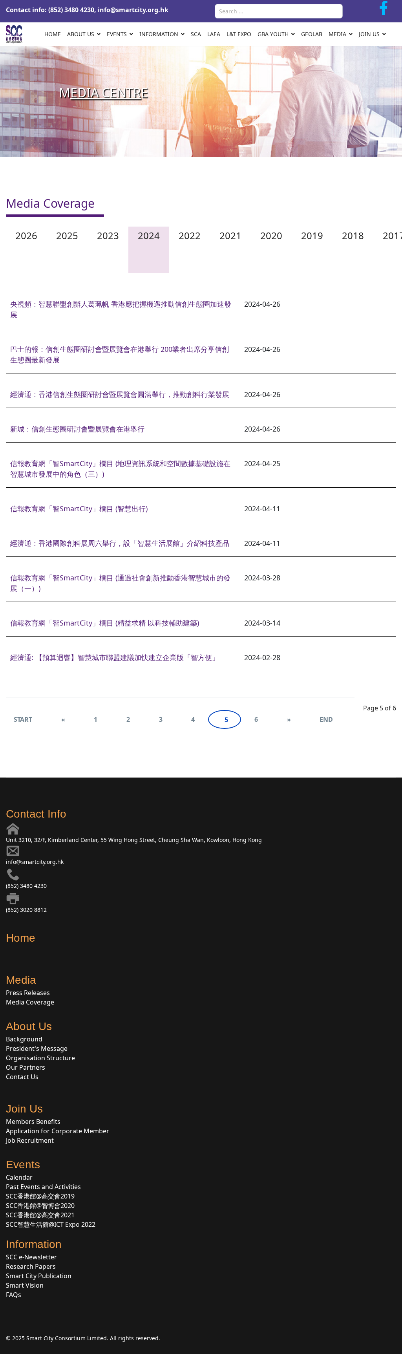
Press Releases (28, 992)
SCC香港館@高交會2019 (40, 1196)
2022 (190, 235)
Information (158, 34)
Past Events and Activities (43, 1186)
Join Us (369, 34)
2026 (26, 235)
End (326, 719)
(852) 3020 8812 (26, 909)
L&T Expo (239, 34)
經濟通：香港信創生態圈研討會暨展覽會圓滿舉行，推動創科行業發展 (119, 394)
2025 (67, 235)
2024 (149, 235)
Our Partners (25, 1067)
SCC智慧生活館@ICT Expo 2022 (50, 1224)
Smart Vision (25, 1285)
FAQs (13, 1294)
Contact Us (22, 1076)
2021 (230, 235)
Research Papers (31, 1266)
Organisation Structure (40, 1058)
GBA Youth (273, 34)
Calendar (19, 1177)
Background (24, 1039)
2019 (312, 235)
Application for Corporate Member (57, 1131)
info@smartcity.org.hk (133, 9)
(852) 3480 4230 (26, 885)
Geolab (311, 34)
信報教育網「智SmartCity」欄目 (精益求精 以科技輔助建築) (104, 623)
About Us (80, 34)
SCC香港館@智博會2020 (40, 1205)
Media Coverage (30, 1002)
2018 (353, 235)
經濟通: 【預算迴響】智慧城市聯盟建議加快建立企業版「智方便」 (114, 657)
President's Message (37, 1048)
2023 (108, 235)
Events (117, 34)
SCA (196, 34)
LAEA (213, 34)
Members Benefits (33, 1121)
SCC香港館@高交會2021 (40, 1215)
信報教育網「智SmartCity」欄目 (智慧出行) (79, 508)
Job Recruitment (30, 1140)
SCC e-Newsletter (31, 1257)
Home (52, 34)
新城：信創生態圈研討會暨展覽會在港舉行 (77, 429)
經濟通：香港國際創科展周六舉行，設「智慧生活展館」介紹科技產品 (119, 543)
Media (337, 34)
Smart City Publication (38, 1276)
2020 (271, 235)
